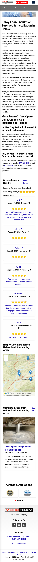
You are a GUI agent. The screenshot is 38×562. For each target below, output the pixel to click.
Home (5, 8)
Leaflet (7, 393)
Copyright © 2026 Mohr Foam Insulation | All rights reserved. (20, 558)
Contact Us (8, 166)
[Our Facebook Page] (14, 525)
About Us (5, 552)
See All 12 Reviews (27, 181)
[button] (30, 379)
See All (33, 409)
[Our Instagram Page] (24, 525)
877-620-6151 (23, 2)
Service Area (14, 8)
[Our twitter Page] (19, 525)
